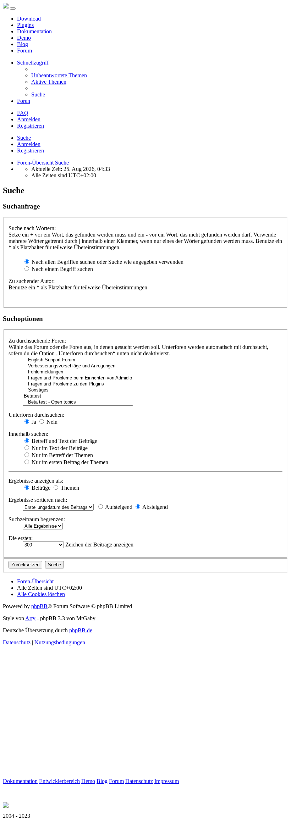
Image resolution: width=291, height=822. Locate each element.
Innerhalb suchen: (28, 434)
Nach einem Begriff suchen (61, 269)
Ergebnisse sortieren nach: (38, 500)
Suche (24, 138)
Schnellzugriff (33, 63)
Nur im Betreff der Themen (61, 455)
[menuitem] (59, 75)
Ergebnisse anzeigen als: (36, 481)
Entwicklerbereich (59, 781)
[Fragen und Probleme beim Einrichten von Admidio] (78, 378)
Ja (33, 422)
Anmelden (28, 144)
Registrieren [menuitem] (30, 126)
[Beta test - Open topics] (78, 402)
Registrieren (30, 151)
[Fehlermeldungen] (78, 372)
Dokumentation (34, 31)
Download (29, 19)
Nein (51, 422)
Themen (69, 488)
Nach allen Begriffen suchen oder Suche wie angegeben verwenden (106, 262)
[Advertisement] (145, 728)
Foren (23, 101)
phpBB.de (80, 630)
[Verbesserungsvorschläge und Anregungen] (78, 366)
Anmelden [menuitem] (28, 119)
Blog (22, 44)
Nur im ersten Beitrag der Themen (69, 462)
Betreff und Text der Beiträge (63, 441)
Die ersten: (21, 538)
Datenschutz (139, 781)
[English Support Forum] (78, 360)
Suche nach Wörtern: (32, 228)
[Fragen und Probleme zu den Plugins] (78, 384)
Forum (24, 51)
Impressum (166, 781)
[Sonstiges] (78, 390)
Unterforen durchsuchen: (36, 415)
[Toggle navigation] (13, 8)
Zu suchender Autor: (32, 281)
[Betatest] (78, 396)
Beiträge (40, 488)
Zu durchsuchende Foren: (37, 341)
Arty (30, 618)
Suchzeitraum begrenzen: (37, 519)
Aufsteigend (118, 507)
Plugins (25, 25)
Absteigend (154, 507)
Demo (24, 38)
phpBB (39, 606)
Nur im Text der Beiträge (59, 448)
